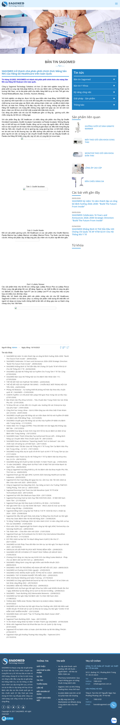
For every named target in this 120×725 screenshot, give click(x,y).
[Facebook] (4, 707)
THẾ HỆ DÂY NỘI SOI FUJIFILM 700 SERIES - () (28, 382)
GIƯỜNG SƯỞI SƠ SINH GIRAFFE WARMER (99, 127)
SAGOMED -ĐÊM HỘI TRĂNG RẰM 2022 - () (27, 585)
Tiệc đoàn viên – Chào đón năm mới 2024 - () (28, 531)
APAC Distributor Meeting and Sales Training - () (29, 578)
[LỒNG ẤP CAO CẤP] (78, 168)
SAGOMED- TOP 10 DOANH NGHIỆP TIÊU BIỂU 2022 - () (31, 575)
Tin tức (79, 72)
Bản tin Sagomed (82, 79)
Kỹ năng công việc (82, 92)
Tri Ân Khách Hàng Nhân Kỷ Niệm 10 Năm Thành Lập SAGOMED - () (37, 622)
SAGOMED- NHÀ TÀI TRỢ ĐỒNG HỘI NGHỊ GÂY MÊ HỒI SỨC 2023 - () (37, 567)
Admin (14, 347)
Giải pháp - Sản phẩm (84, 98)
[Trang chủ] (13, 4)
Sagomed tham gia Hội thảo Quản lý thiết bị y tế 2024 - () (32, 503)
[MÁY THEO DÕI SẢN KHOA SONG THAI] (78, 141)
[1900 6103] (113, 705)
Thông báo (79, 104)
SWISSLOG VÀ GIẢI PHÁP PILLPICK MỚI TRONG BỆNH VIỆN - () (34, 549)
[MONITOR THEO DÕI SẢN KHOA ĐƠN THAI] (78, 154)
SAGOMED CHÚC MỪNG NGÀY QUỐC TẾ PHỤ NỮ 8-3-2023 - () (34, 573)
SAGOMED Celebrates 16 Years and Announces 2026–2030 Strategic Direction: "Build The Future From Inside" (93, 218)
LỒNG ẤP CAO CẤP (93, 168)
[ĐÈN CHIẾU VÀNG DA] (78, 181)
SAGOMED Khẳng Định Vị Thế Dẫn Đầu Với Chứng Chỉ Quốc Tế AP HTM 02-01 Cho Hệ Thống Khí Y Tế (93, 232)
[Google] (8, 707)
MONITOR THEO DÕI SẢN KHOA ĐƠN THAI (99, 154)
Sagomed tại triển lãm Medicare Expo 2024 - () (28, 495)
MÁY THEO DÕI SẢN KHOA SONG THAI (100, 141)
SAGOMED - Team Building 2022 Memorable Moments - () (33, 593)
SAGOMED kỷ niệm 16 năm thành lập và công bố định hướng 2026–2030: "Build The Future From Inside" (94, 204)
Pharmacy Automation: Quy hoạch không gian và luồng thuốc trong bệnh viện (69, 680)
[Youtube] (23, 707)
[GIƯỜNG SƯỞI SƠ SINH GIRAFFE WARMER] (78, 127)
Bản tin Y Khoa (81, 85)
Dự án (39, 676)
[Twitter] (13, 707)
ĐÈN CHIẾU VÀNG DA (94, 181)
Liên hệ (40, 688)
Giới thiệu (41, 666)
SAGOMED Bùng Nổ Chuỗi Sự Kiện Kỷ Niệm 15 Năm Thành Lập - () (36, 462)
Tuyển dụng (42, 684)
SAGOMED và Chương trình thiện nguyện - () (28, 570)
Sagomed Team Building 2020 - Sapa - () (26, 619)
